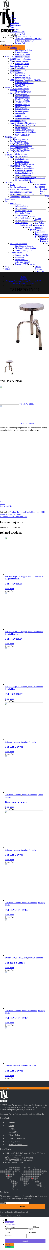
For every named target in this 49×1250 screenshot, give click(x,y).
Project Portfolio (21, 260)
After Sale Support (22, 262)
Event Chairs (10, 958)
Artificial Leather (21, 208)
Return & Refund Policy (24, 41)
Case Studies (10, 199)
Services (8, 182)
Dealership (19, 257)
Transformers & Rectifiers (25, 132)
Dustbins (18, 73)
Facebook (4, 516)
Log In (7, 269)
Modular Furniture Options (25, 248)
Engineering (15, 166)
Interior (13, 137)
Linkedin (40, 1114)
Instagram (33, 1114)
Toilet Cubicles (21, 116)
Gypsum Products (22, 102)
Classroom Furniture (23, 59)
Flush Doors (20, 114)
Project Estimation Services (21, 192)
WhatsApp (9, 1247)
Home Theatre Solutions (19, 189)
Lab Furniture (20, 70)
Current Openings (38, 268)
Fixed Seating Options (24, 246)
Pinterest (17, 1114)
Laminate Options (21, 215)
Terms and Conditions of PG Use (28, 80)
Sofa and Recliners (22, 54)
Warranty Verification (23, 255)
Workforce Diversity (39, 226)
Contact (28, 227)
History (13, 18)
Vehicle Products (21, 82)
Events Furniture (21, 94)
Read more (9, 589)
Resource (8, 201)
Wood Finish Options (22, 218)
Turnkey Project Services (20, 197)
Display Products (21, 154)
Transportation (15, 79)
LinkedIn (18, 516)
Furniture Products (16, 512)
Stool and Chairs (14, 514)
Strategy (13, 27)
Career (32, 216)
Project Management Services (22, 194)
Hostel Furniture (21, 66)
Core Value (14, 63)
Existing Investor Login (43, 191)
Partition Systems (21, 156)
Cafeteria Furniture (22, 75)
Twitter (11, 516)
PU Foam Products (22, 127)
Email (24, 516)
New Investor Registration (40, 185)
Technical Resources (44, 240)
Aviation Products (22, 89)
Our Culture (39, 271)
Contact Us (39, 232)
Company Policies (17, 32)
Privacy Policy (21, 43)
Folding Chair (21, 958)
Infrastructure (15, 25)
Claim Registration (21, 223)
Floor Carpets (20, 152)
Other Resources (16, 253)
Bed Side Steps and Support (16, 576)
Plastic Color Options (22, 213)
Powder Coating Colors (23, 211)
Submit (22, 1206)
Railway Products (22, 84)
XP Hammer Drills (21, 180)
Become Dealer (41, 237)
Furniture (13, 48)
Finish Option (15, 203)
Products (8, 87)
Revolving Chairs (22, 64)
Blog (7, 266)
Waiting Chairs (20, 121)
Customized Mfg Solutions (25, 123)
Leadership (14, 71)
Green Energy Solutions (24, 130)
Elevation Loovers (22, 118)
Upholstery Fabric (21, 206)
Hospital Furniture (22, 68)
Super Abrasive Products (25, 125)
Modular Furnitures (22, 57)
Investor (33, 182)
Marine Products (21, 86)
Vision (12, 61)
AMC (12, 185)
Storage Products (22, 61)
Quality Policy (21, 34)
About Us (9, 56)
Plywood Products (22, 105)
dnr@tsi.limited (17, 1162)
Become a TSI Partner (24, 264)
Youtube (25, 1114)
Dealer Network (41, 234)
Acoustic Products (21, 139)
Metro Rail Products (23, 91)
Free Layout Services (18, 187)
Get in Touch (35, 230)
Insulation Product (22, 98)
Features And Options (18, 244)
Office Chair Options (23, 250)
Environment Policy (23, 36)
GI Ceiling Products (23, 100)
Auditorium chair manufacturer (31, 225)
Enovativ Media (15, 1216)
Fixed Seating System (23, 50)
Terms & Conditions (17, 1138)
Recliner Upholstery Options (25, 220)
